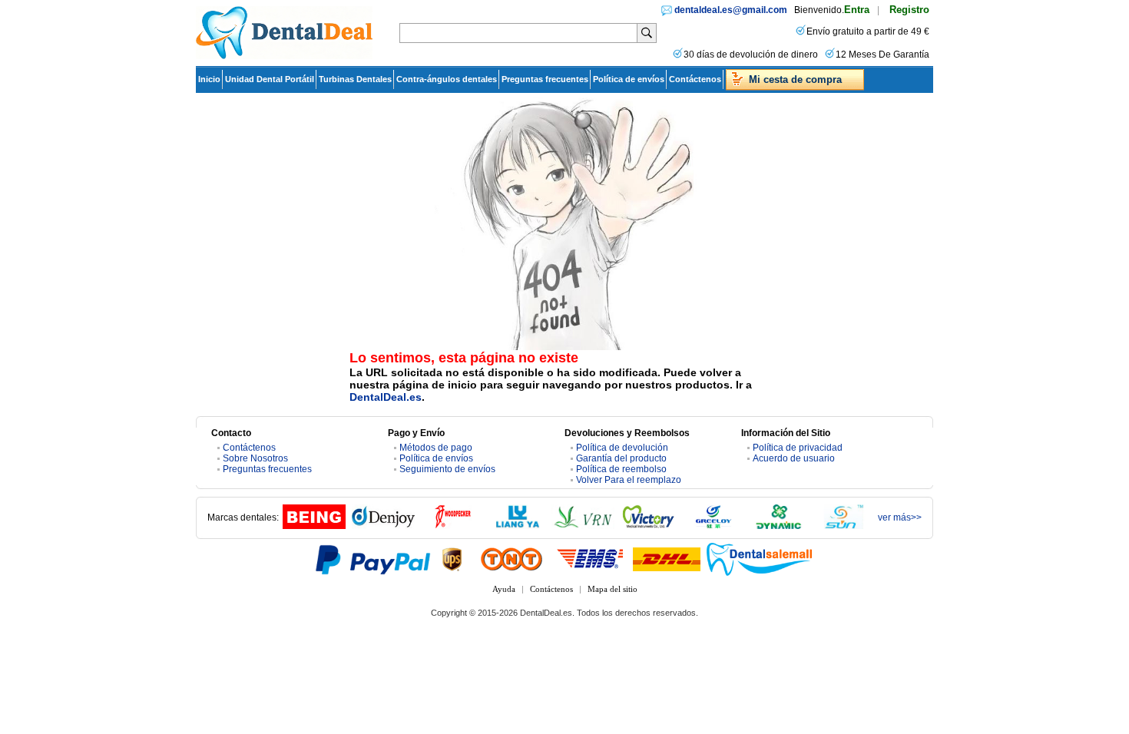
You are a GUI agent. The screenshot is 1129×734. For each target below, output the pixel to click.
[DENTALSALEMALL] (760, 559)
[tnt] (511, 559)
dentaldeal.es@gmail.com (730, 10)
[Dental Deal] (284, 56)
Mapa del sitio (612, 588)
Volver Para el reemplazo (628, 479)
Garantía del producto (621, 458)
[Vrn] (582, 526)
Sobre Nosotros (255, 458)
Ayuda (503, 588)
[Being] (314, 526)
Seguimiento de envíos (447, 469)
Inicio (209, 79)
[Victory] (648, 526)
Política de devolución (622, 447)
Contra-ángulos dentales (446, 79)
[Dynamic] (778, 526)
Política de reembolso (621, 469)
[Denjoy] (383, 526)
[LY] (517, 526)
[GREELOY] (713, 526)
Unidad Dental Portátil (269, 79)
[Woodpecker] (452, 526)
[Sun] (844, 526)
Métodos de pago (435, 447)
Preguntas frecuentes (545, 79)
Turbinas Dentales (355, 79)
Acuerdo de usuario (794, 458)
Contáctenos (695, 79)
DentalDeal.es (385, 397)
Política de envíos (628, 79)
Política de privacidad (798, 447)
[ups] (452, 559)
